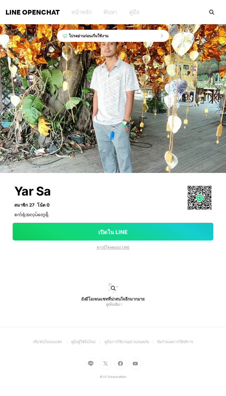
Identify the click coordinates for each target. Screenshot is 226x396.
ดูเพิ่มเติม (113, 304)
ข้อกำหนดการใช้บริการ (175, 342)
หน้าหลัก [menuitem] (81, 12)
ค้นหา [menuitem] (110, 12)
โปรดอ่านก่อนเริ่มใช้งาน (89, 35)
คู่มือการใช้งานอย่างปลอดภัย (130, 342)
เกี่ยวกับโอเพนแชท (52, 342)
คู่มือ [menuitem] (134, 12)
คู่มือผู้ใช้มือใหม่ (88, 342)
